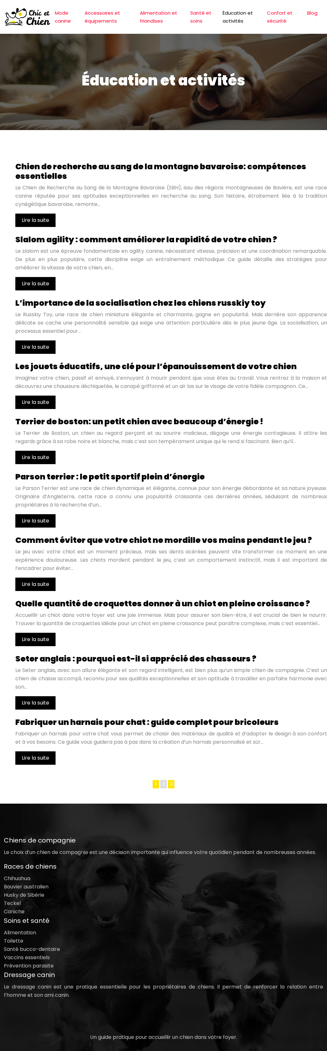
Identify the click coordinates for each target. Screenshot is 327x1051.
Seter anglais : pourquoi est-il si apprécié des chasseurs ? (135, 658)
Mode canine (63, 17)
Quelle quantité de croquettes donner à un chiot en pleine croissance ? (162, 603)
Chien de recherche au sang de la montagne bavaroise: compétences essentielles (160, 171)
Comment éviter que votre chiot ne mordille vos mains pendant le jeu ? (163, 540)
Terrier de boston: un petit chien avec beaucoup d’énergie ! (139, 421)
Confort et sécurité (280, 17)
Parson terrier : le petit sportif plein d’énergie (110, 476)
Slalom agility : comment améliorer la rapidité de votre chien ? (146, 239)
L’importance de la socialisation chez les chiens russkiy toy (140, 303)
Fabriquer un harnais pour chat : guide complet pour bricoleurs (147, 722)
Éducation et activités (238, 17)
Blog (312, 13)
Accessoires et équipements (102, 17)
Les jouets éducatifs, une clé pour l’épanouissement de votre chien (156, 366)
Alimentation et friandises (158, 17)
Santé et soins (200, 17)
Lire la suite (35, 220)
